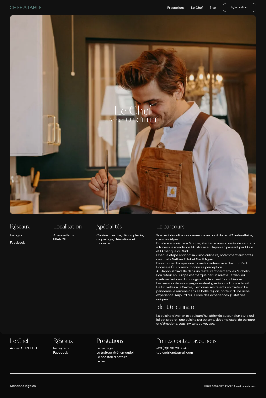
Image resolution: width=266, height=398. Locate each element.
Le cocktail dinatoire (111, 357)
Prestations (176, 7)
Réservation (239, 7)
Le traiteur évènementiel (115, 352)
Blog (212, 7)
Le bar (101, 361)
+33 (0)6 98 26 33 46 (172, 348)
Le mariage (104, 348)
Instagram (17, 235)
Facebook (17, 243)
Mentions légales (23, 386)
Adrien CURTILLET (23, 348)
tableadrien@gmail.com (174, 352)
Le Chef (197, 7)
